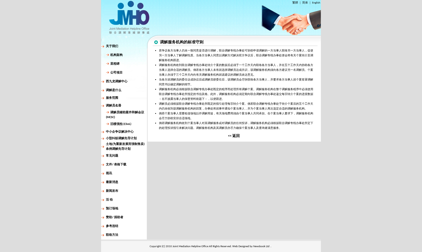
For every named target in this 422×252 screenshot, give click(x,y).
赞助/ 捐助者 (114, 217)
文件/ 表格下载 (116, 164)
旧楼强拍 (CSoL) (120, 124)
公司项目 (116, 72)
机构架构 (116, 55)
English (316, 2)
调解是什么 (113, 90)
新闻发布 (112, 191)
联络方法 (112, 235)
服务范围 (112, 98)
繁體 (295, 2)
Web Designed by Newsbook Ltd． (252, 246)
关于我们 (112, 46)
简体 (305, 2)
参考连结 (112, 226)
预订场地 (112, 208)
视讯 (109, 173)
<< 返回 (234, 136)
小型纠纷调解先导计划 (121, 138)
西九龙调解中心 (116, 81)
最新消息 (112, 182)
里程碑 (115, 64)
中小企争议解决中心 (120, 131)
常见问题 (112, 155)
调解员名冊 (113, 105)
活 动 (109, 199)
